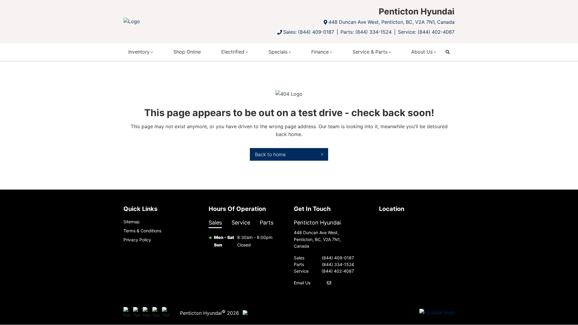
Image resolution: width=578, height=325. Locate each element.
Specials (278, 52)
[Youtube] (156, 312)
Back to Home (270, 154)
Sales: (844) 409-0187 (308, 32)
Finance (320, 52)
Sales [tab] (215, 222)
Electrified (232, 52)
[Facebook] (127, 312)
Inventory (139, 52)
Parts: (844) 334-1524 (366, 32)
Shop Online (187, 52)
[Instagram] (146, 312)
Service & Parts (370, 52)
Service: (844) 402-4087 (426, 32)
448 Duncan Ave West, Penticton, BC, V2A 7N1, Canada (391, 22)
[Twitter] (136, 312)
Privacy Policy (137, 239)
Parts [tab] (266, 222)
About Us (422, 52)
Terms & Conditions (142, 230)
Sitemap (131, 221)
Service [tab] (241, 222)
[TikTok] (165, 312)
